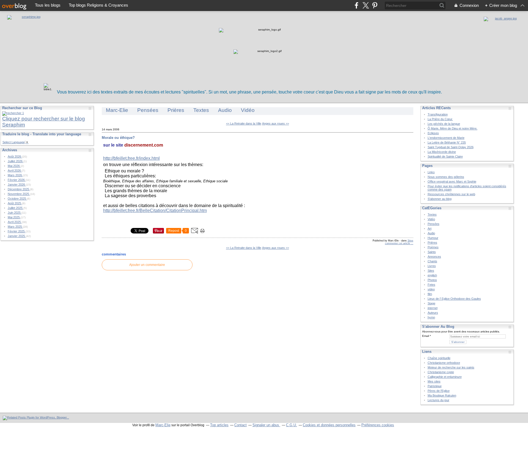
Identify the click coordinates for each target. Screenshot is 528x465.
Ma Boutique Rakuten (442, 395)
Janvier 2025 (17, 236)
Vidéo (248, 110)
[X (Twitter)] (365, 5)
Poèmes (433, 247)
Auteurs (433, 312)
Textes (201, 110)
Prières (175, 110)
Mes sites (434, 381)
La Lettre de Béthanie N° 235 (447, 142)
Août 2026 (15, 156)
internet (433, 308)
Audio (225, 110)
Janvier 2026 (17, 184)
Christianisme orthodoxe (444, 362)
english (432, 275)
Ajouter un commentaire (147, 265)
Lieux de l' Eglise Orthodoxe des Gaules (454, 298)
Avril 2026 (15, 170)
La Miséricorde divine (442, 151)
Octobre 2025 (17, 198)
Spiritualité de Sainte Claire (445, 156)
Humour (433, 238)
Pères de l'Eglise (439, 390)
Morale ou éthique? (118, 138)
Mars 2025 (15, 226)
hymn (431, 317)
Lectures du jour (438, 400)
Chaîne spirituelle (439, 358)
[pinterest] (374, 5)
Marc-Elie (117, 110)
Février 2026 (17, 179)
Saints (432, 252)
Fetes (431, 284)
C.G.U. (291, 425)
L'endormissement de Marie (446, 137)
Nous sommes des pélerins (446, 176)
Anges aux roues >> (275, 123)
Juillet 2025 (15, 208)
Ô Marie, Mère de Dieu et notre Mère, (452, 128)
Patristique (435, 386)
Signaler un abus (266, 425)
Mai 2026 (14, 165)
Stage (431, 303)
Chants (432, 261)
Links (431, 172)
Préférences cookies (377, 425)
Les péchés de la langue (444, 123)
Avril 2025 (15, 222)
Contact (240, 425)
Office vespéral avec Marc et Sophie (452, 181)
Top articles (219, 425)
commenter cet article (398, 243)
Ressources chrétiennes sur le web (451, 194)
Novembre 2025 (19, 194)
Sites (410, 240)
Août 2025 (15, 203)
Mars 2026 (15, 175)
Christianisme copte (441, 372)
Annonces (434, 256)
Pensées (147, 110)
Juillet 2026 (15, 161)
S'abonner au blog (440, 198)
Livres (432, 266)
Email (425, 335)
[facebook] (356, 5)
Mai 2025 (14, 217)
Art (429, 228)
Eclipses (433, 133)
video (431, 289)
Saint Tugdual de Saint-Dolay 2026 (451, 147)
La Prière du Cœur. (440, 119)
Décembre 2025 (19, 189)
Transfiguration (438, 114)
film (430, 294)
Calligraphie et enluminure (445, 376)
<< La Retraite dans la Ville (243, 123)
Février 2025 (17, 231)
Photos (432, 280)
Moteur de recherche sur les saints (451, 367)
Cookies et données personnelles (329, 425)
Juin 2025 (14, 212)
